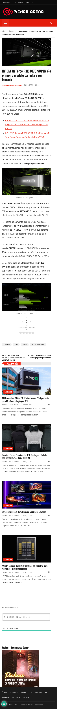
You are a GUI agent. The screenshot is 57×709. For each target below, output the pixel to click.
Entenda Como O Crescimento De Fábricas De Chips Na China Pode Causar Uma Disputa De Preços (27, 124)
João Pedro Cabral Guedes (12, 85)
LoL (46, 692)
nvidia (25, 345)
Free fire (38, 692)
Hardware (12, 31)
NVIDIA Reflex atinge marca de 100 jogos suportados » (39, 356)
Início (4, 31)
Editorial (26, 697)
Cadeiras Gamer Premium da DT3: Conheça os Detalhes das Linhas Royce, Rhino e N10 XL (25, 456)
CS (13, 697)
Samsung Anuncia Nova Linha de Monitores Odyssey (24, 511)
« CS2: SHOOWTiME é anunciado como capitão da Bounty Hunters (13, 357)
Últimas (5, 692)
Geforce (7, 345)
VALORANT (5, 697)
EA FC (30, 692)
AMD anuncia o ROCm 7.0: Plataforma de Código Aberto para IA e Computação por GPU (25, 399)
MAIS (18, 697)
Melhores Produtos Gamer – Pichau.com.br (18, 2)
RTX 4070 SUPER (38, 345)
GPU (16, 345)
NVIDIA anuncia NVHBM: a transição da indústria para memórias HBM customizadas (24, 567)
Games (23, 692)
